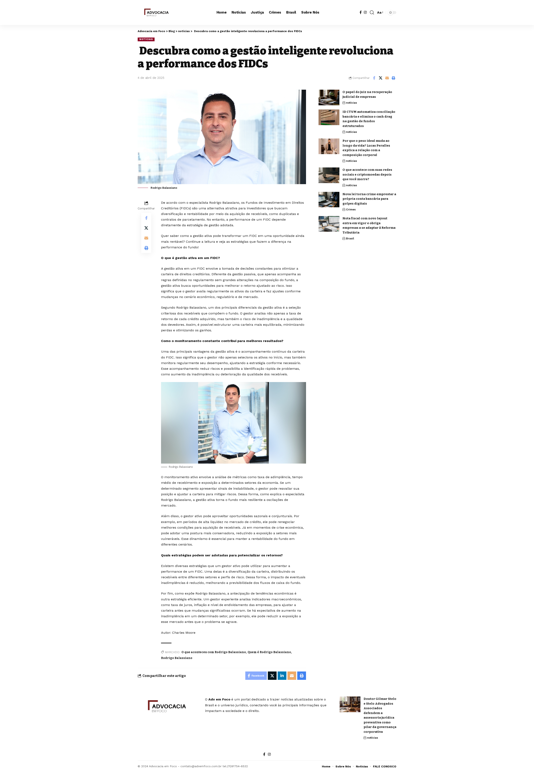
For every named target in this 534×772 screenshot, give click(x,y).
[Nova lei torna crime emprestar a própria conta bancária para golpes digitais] (329, 199)
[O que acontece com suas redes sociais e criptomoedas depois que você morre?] (329, 175)
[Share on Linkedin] (282, 675)
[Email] (387, 78)
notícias (146, 39)
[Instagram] (365, 12)
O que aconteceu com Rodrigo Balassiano (213, 652)
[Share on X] (380, 78)
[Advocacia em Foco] (156, 12)
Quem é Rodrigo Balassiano (269, 652)
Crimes (351, 209)
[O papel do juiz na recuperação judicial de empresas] (329, 97)
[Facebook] (361, 12)
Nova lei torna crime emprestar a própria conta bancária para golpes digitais (369, 198)
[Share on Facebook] (374, 78)
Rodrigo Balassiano (176, 658)
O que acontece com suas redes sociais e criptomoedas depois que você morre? (367, 174)
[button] (372, 12)
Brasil (350, 238)
